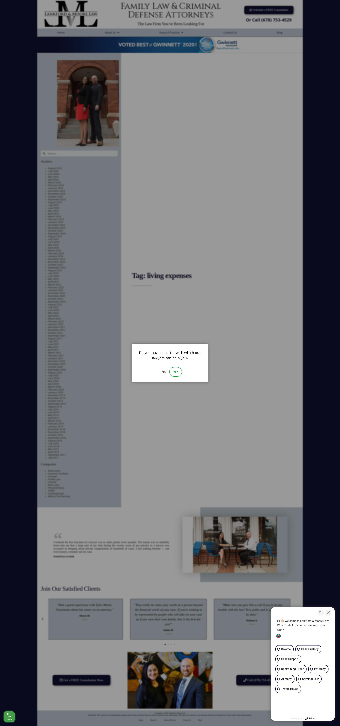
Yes (175, 372)
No (164, 372)
